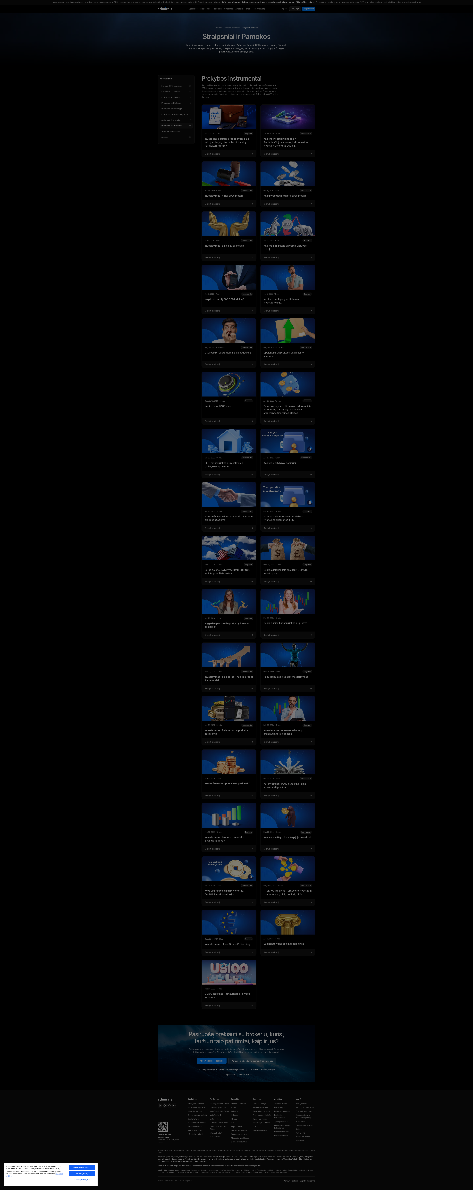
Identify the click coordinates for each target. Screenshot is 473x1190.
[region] (51, 1174)
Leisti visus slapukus (82, 1168)
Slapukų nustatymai (82, 1180)
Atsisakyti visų (82, 1174)
